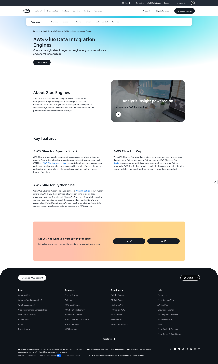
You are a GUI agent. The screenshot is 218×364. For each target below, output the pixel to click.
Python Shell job (82, 191)
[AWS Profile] (193, 3)
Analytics (46, 31)
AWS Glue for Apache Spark (55, 163)
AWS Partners (71, 329)
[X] (171, 349)
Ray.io (116, 163)
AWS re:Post (162, 305)
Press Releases (24, 329)
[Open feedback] (215, 182)
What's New (23, 319)
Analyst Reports (72, 324)
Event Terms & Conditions (169, 334)
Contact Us (162, 295)
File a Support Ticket (166, 300)
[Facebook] (175, 349)
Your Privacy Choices (48, 355)
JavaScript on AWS (119, 324)
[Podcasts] (195, 349)
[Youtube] (191, 349)
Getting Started (71, 295)
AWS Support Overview (167, 314)
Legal (159, 324)
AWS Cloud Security (27, 314)
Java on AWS (116, 314)
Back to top (107, 339)
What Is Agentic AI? (26, 305)
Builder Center (117, 295)
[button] (52, 11)
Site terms (32, 355)
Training (68, 300)
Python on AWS (118, 310)
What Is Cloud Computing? (30, 300)
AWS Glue (57, 31)
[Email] (199, 349)
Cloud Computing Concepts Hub (32, 310)
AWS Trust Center (72, 305)
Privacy (21, 355)
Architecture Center (73, 314)
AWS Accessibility (165, 319)
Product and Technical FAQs (77, 319)
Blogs (20, 324)
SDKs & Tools (117, 300)
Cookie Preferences (72, 355)
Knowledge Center (165, 310)
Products (36, 31)
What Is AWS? (24, 295)
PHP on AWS (116, 319)
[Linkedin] (179, 349)
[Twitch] (187, 349)
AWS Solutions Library (75, 310)
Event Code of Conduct (167, 329)
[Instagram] (183, 349)
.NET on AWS (117, 305)
